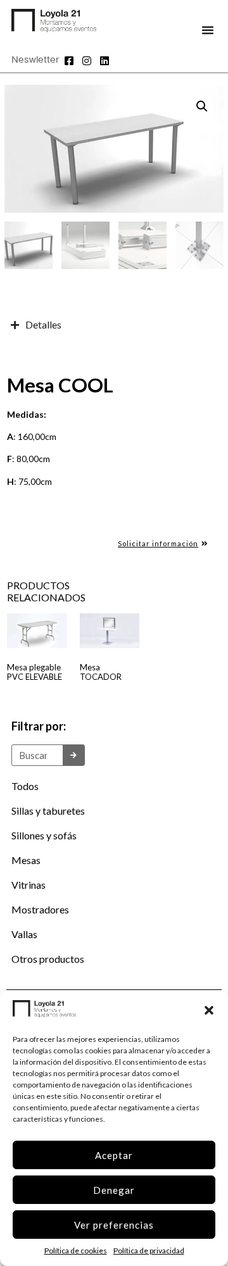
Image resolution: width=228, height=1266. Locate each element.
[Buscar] (73, 755)
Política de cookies (75, 1250)
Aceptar (114, 1155)
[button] (209, 1010)
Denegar (114, 1190)
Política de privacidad (148, 1250)
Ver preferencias (114, 1225)
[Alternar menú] (208, 29)
